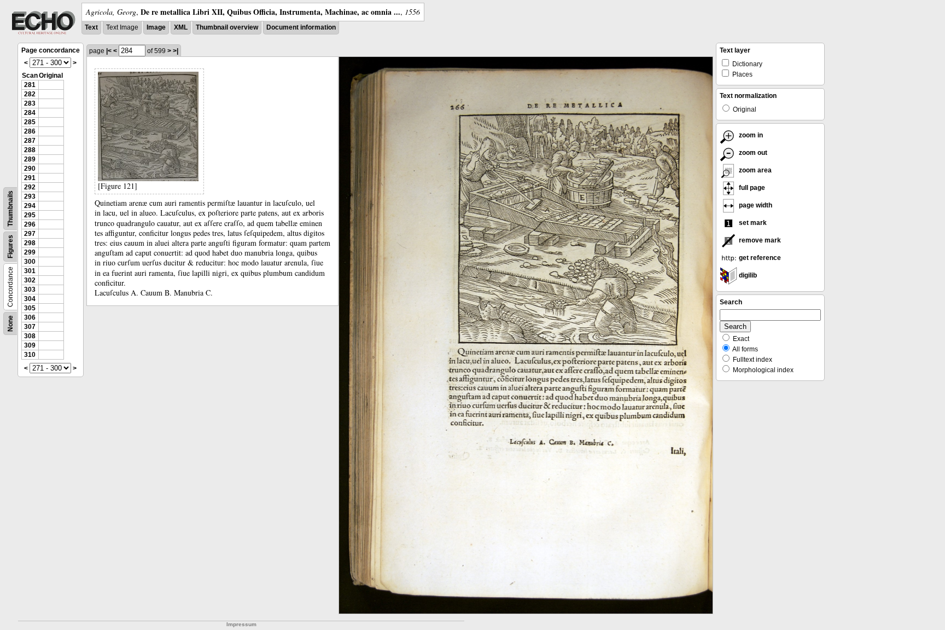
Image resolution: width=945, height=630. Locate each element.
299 (30, 252)
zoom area (754, 170)
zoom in (750, 135)
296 (30, 224)
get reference (759, 258)
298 (30, 243)
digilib (747, 275)
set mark (752, 223)
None (10, 323)
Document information (301, 27)
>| (175, 51)
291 (30, 178)
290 (30, 168)
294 (30, 206)
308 (30, 336)
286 (30, 131)
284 (30, 113)
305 (30, 308)
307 (30, 327)
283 (30, 103)
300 (30, 261)
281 (30, 85)
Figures (10, 246)
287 (30, 141)
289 (30, 159)
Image (156, 27)
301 (30, 271)
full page (751, 188)
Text (91, 27)
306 (30, 317)
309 (30, 345)
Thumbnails (10, 208)
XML (181, 27)
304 (30, 299)
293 (30, 196)
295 (30, 215)
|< (109, 51)
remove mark (759, 240)
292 (30, 187)
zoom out (752, 153)
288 (30, 150)
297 (30, 234)
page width (754, 205)
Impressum (241, 624)
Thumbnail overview (227, 27)
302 (30, 280)
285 (30, 122)
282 (30, 94)
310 (30, 355)
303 (30, 289)
